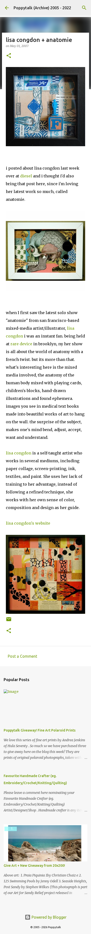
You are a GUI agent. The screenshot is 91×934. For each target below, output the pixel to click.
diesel (26, 175)
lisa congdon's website (28, 523)
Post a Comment (22, 656)
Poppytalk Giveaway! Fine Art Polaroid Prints (39, 730)
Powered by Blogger (48, 917)
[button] (9, 56)
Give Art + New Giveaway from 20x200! (34, 865)
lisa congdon (18, 453)
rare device (21, 343)
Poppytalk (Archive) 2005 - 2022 (42, 8)
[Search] (84, 8)
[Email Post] (9, 621)
